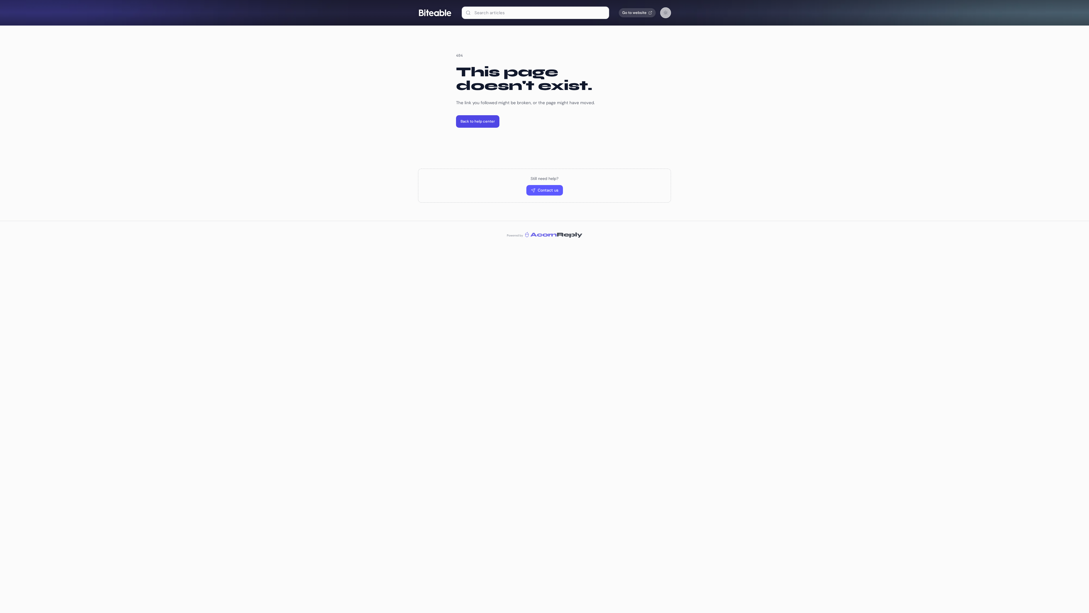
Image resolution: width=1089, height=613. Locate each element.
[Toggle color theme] (665, 12)
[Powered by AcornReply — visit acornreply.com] (544, 234)
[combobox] (535, 13)
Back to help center (478, 121)
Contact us (548, 190)
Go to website (634, 12)
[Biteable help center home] (435, 12)
